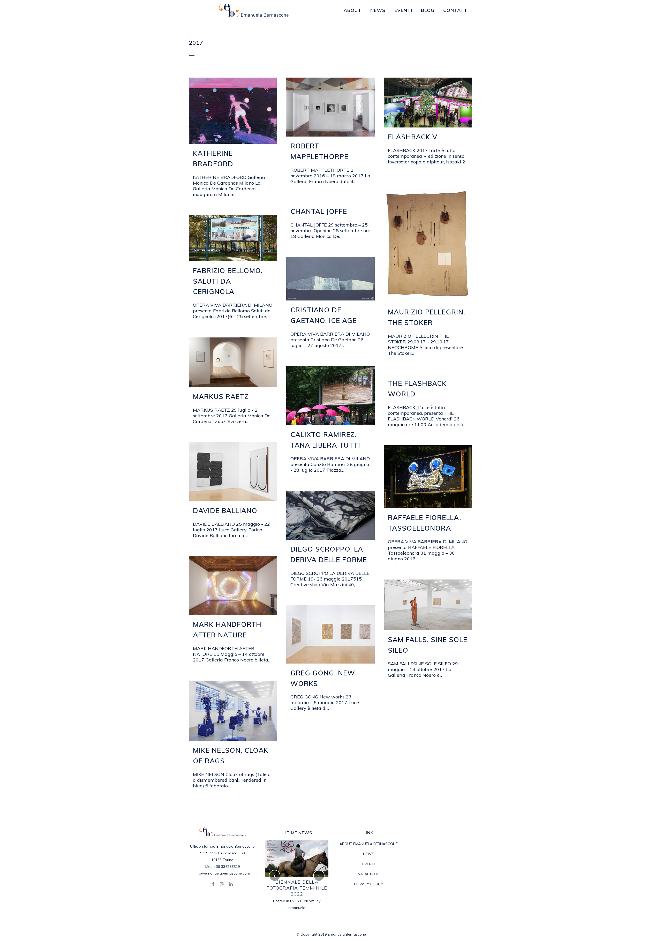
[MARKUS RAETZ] (233, 362)
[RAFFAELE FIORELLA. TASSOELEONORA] (428, 476)
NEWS (315, 889)
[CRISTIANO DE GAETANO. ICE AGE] (330, 278)
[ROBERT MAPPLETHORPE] (330, 107)
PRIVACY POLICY (368, 884)
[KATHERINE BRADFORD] (233, 111)
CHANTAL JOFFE (318, 211)
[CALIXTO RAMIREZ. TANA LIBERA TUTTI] (330, 395)
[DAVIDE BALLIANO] (233, 471)
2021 (289, 889)
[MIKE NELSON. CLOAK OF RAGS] (233, 711)
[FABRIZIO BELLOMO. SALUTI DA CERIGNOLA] (233, 238)
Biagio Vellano (297, 882)
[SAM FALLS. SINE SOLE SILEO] (428, 604)
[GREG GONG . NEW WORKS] (330, 634)
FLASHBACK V (412, 137)
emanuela (296, 896)
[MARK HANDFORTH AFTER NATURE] (233, 585)
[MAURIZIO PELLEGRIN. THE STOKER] (428, 245)
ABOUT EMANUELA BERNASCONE (369, 843)
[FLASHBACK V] (428, 102)
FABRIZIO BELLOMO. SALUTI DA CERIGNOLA (227, 281)
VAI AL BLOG (368, 874)
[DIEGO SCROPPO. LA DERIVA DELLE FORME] (330, 515)
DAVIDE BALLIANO (225, 510)
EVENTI (301, 889)
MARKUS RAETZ (221, 396)
